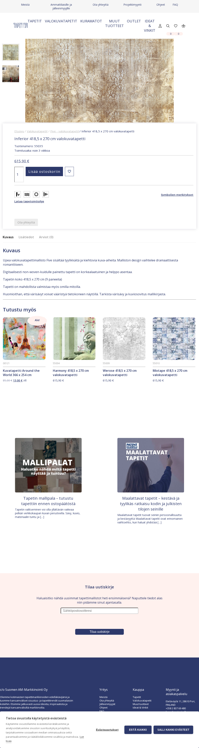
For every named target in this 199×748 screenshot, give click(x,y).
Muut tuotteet (114, 23)
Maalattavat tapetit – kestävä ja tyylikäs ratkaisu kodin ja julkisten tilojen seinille (151, 504)
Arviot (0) (46, 237)
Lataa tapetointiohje (29, 201)
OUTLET (134, 21)
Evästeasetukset (107, 729)
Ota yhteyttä (100, 4)
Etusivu (19, 131)
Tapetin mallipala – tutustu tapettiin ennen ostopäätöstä (48, 501)
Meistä (25, 4)
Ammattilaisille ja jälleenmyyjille (61, 6)
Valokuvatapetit (61, 21)
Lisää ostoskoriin (44, 171)
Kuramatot (91, 21)
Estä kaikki (138, 729)
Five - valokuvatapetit (64, 131)
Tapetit (35, 21)
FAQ (175, 4)
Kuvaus (8, 237)
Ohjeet (160, 4)
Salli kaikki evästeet (173, 729)
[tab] (9, 237)
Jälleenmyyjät (107, 704)
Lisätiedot (26, 237)
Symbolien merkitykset (177, 195)
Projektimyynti (132, 4)
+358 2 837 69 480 (176, 708)
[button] (69, 171)
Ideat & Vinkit (149, 26)
